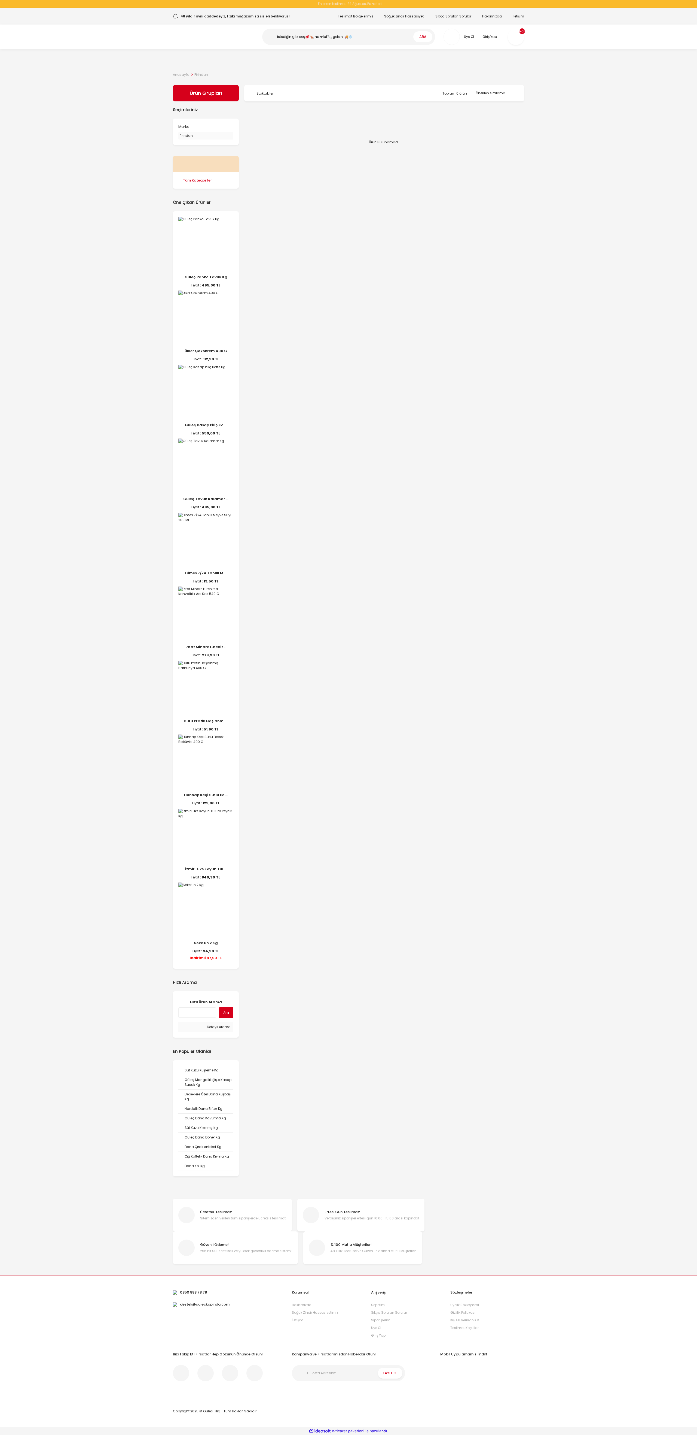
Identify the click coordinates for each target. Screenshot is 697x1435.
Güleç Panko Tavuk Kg (206, 277)
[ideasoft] (320, 1431)
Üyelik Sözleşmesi (464, 1305)
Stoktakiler (264, 93)
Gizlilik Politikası (462, 1312)
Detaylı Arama (218, 1027)
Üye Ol (376, 1327)
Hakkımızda (492, 16)
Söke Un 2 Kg (206, 942)
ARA (422, 36)
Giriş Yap (378, 1335)
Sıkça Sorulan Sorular (453, 16)
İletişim (518, 16)
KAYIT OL (390, 1373)
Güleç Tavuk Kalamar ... (205, 499)
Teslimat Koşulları (464, 1327)
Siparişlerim (380, 1320)
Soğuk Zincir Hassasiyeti (404, 16)
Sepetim (378, 1305)
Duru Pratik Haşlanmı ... (206, 721)
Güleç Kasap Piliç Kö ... (206, 425)
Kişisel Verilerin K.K (464, 1320)
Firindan (201, 74)
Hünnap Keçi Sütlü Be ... (206, 794)
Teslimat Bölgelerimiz (355, 16)
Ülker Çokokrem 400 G (206, 351)
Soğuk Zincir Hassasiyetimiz (315, 1312)
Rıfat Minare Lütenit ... (205, 646)
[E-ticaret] (348, 1430)
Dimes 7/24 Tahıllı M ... (206, 573)
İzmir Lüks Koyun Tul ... (206, 869)
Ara (226, 1012)
